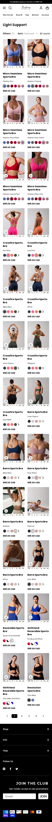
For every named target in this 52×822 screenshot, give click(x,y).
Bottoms (35, 15)
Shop (5, 729)
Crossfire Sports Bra (13, 244)
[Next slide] (18, 255)
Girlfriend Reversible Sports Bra (38, 631)
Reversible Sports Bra (13, 629)
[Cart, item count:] (47, 8)
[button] (4, 8)
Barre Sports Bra (37, 412)
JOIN (43, 796)
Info (5, 739)
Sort (20, 33)
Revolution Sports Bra (34, 689)
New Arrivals (8, 15)
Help (5, 750)
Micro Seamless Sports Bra (12, 75)
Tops (27, 15)
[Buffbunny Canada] (26, 8)
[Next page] (43, 716)
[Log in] (41, 8)
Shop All (19, 15)
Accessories (46, 15)
